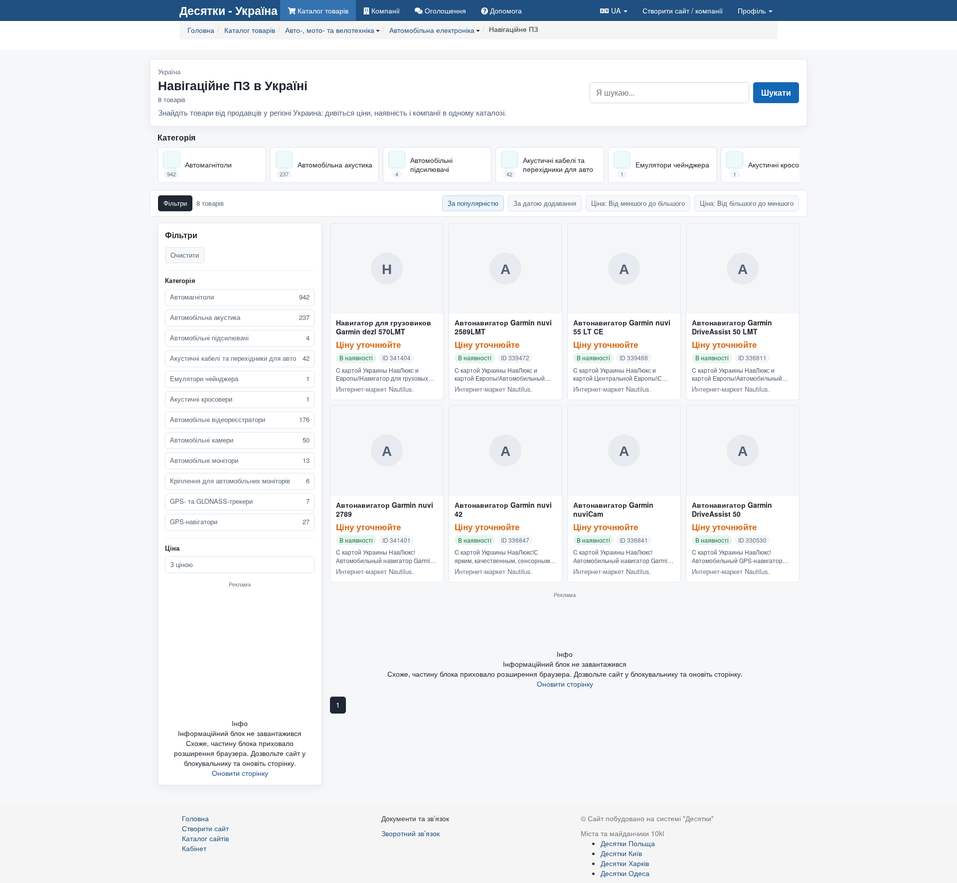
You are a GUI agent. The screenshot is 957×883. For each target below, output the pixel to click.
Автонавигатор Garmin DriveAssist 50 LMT (732, 327)
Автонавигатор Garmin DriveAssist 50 (732, 510)
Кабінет (194, 848)
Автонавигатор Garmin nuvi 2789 (384, 510)
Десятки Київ (621, 853)
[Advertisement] (240, 652)
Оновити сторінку (240, 773)
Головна (195, 818)
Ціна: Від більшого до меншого (747, 203)
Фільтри (175, 203)
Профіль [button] (753, 10)
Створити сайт (682, 10)
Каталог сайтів (205, 838)
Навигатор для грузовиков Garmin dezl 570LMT (383, 327)
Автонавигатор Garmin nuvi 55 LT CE (621, 327)
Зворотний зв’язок (410, 833)
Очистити (184, 255)
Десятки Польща (628, 843)
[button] (614, 10)
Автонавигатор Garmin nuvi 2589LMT (503, 327)
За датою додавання (544, 203)
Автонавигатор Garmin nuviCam (613, 510)
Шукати (776, 92)
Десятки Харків (625, 863)
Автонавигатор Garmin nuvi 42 (503, 510)
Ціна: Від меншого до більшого (638, 203)
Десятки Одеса (625, 873)
